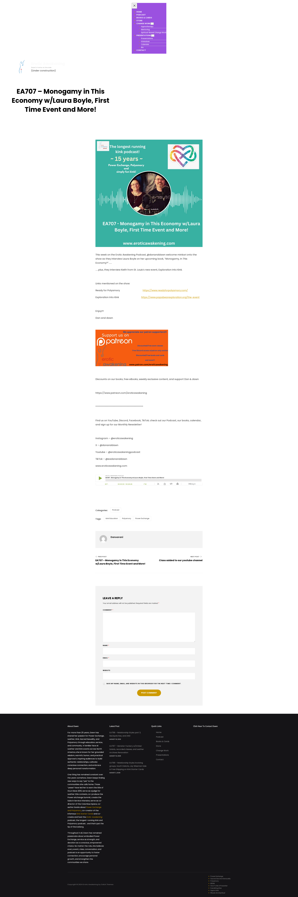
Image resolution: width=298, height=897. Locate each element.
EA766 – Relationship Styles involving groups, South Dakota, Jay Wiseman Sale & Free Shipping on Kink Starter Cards (127, 766)
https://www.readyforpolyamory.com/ (165, 290)
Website (106, 670)
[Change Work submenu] (152, 23)
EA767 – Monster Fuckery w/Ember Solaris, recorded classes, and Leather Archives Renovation (126, 749)
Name (106, 645)
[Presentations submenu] (152, 35)
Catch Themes (107, 884)
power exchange (142, 518)
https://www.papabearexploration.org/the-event (170, 297)
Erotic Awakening (48, 63)
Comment (108, 610)
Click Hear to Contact (203, 726)
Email (106, 658)
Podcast (115, 510)
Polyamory (126, 518)
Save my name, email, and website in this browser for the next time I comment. (143, 684)
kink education (112, 518)
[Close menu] (134, 6)
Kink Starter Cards (84, 813)
